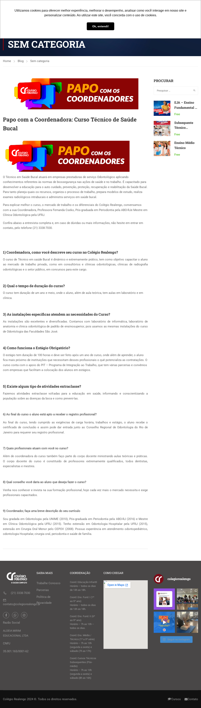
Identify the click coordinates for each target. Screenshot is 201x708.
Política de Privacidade (44, 600)
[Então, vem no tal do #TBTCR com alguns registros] (187, 622)
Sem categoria (39, 61)
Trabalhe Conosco (48, 583)
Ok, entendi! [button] (100, 26)
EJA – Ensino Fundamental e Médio (185, 107)
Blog (21, 61)
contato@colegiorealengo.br (21, 604)
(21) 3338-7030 (20, 593)
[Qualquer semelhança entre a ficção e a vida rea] (164, 599)
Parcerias (43, 590)
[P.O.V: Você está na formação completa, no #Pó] (187, 599)
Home (7, 61)
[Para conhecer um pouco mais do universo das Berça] (164, 622)
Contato (192, 699)
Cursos (176, 699)
